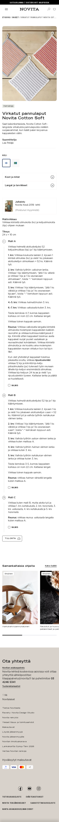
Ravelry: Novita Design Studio (18, 712)
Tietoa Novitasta (11, 708)
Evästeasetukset (34, 796)
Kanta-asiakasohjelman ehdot (17, 809)
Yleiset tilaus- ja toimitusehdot (18, 722)
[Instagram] (38, 788)
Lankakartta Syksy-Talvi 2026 (18, 746)
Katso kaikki (51, 566)
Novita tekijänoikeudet (14, 803)
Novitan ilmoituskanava (14, 741)
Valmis (14, 385)
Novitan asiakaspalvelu (13, 668)
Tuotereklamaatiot (11, 686)
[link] (29, 206)
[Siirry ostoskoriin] (54, 9)
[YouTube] (29, 788)
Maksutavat (8, 727)
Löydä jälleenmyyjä (12, 732)
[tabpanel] (29, 369)
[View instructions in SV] (15, 163)
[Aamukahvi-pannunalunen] (20, 599)
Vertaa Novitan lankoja (14, 751)
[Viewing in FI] (6, 163)
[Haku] (48, 9)
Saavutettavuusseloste (43, 803)
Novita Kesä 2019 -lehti (27, 204)
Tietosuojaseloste (11, 796)
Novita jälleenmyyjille (13, 737)
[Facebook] (20, 788)
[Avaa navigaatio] (6, 9)
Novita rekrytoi (10, 717)
